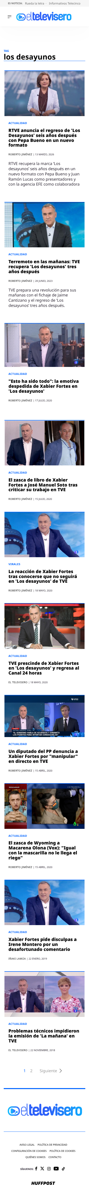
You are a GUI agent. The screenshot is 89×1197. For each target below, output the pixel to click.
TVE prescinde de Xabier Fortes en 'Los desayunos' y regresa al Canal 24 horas (43, 668)
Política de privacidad (52, 1144)
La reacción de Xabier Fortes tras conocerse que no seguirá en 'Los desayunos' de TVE (42, 576)
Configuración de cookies (29, 1151)
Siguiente (48, 1070)
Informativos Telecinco (65, 3)
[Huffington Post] (43, 1184)
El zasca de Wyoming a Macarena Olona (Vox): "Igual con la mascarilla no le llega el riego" (42, 850)
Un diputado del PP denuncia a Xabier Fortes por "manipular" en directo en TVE (43, 756)
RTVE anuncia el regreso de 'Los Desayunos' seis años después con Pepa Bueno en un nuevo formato (44, 138)
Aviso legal (27, 1144)
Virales (14, 564)
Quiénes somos (35, 1157)
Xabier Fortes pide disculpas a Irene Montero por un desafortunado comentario (42, 944)
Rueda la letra (35, 3)
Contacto (54, 1157)
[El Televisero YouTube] (56, 1169)
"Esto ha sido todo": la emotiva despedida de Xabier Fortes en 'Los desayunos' (43, 386)
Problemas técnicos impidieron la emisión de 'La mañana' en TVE (43, 1036)
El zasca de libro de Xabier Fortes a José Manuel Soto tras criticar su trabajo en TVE (42, 485)
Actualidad (17, 123)
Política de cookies (63, 1151)
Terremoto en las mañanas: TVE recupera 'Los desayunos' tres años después (44, 267)
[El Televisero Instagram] (49, 1169)
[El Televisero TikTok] (63, 1169)
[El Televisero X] (42, 1169)
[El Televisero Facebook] (36, 1169)
